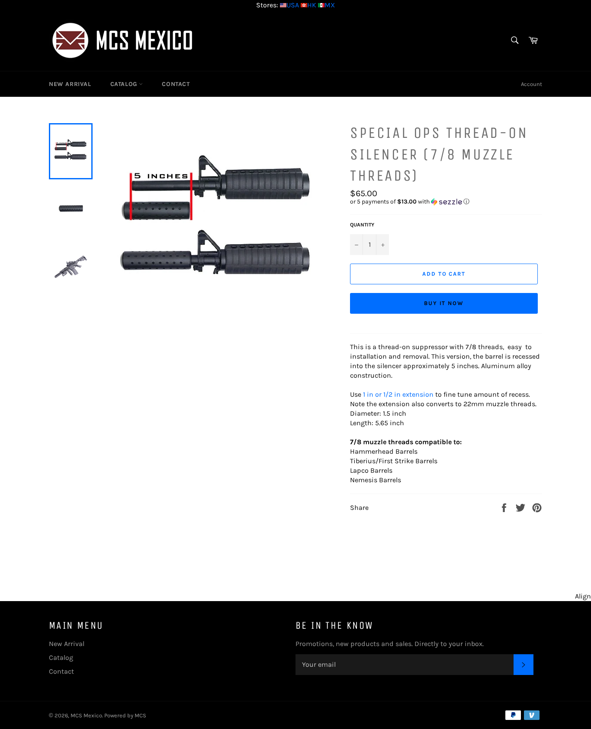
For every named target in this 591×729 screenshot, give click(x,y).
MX (329, 5)
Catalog (124, 84)
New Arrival (70, 84)
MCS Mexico (86, 715)
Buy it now (444, 303)
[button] (446, 202)
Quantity (362, 225)
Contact (176, 84)
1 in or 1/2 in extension (398, 394)
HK (311, 5)
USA (292, 5)
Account (531, 84)
